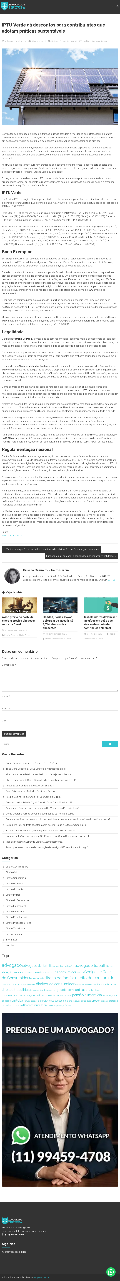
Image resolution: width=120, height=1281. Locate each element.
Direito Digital (13, 894)
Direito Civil (11, 872)
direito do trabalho (11, 984)
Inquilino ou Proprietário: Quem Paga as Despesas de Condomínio (40, 830)
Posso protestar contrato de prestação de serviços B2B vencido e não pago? (47, 847)
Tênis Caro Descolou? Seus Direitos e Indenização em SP (36, 768)
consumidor (67, 972)
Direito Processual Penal (19, 922)
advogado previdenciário (63, 966)
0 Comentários (37, 41)
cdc (52, 972)
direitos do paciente (83, 985)
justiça (29, 995)
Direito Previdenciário (17, 917)
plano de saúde (73, 1001)
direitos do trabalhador (104, 984)
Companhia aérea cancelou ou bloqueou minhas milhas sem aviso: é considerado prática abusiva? (58, 819)
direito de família (60, 977)
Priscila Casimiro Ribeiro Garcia (17, 635)
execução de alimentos (44, 990)
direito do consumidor (95, 977)
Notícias (54, 41)
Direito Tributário (14, 934)
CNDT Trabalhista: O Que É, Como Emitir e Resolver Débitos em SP (41, 780)
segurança (59, 1005)
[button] (111, 1272)
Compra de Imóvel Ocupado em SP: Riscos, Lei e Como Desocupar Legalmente (48, 836)
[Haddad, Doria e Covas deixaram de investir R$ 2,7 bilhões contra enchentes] (60, 605)
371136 (111, 579)
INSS (22, 995)
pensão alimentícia (87, 995)
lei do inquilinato (41, 995)
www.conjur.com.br (12, 535)
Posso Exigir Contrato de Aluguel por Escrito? (30, 785)
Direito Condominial (16, 878)
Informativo (12, 939)
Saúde (51, 1005)
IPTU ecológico (85, 41)
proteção (104, 1001)
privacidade (86, 1001)
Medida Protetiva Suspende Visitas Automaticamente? (34, 841)
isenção (104, 41)
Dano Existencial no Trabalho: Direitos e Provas (30, 791)
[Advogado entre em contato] (60, 1099)
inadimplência (94, 990)
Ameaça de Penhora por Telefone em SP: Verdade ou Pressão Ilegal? (42, 808)
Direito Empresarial (16, 906)
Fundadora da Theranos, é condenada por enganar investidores (81, 556)
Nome (6, 696)
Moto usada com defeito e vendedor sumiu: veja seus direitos (38, 774)
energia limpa (68, 41)
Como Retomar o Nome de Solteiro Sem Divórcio (32, 763)
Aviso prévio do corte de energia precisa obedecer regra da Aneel (18, 620)
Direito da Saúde (14, 883)
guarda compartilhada (72, 990)
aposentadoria (28, 972)
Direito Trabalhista (15, 928)
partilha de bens (64, 995)
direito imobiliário (28, 985)
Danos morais (36, 978)
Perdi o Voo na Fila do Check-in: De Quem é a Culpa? (33, 796)
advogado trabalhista (94, 965)
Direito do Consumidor (18, 900)
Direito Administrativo (17, 866)
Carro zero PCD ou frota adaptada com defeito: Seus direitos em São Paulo (46, 825)
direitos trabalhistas (17, 990)
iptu (76, 41)
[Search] (110, 744)
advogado (12, 965)
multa (52, 996)
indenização (11, 995)
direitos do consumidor (55, 984)
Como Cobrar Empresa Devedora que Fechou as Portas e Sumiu (40, 813)
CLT (56, 972)
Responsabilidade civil (35, 1005)
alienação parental (11, 972)
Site (4, 721)
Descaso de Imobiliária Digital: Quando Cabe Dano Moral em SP (39, 802)
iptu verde (96, 41)
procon (96, 1000)
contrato (80, 972)
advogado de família (37, 966)
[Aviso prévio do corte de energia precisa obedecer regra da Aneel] (19, 605)
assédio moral (42, 972)
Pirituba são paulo (31, 1001)
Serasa (68, 1005)
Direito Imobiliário (15, 911)
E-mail (6, 708)
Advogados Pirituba (41, 1277)
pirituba (17, 1000)
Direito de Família (15, 889)
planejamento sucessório (53, 1000)
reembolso (17, 1005)
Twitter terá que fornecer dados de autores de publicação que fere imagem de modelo (51, 549)
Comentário (9, 664)
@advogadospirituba (15, 1251)
